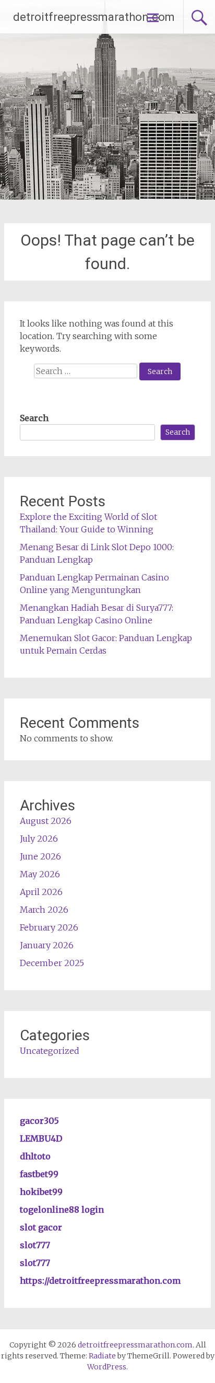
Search (34, 418)
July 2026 (39, 838)
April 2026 (41, 892)
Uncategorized (49, 1050)
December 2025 (52, 963)
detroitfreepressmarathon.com (94, 17)
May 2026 (40, 874)
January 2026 (47, 945)
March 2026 (44, 909)
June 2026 (40, 856)
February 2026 (49, 927)
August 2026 (45, 821)
